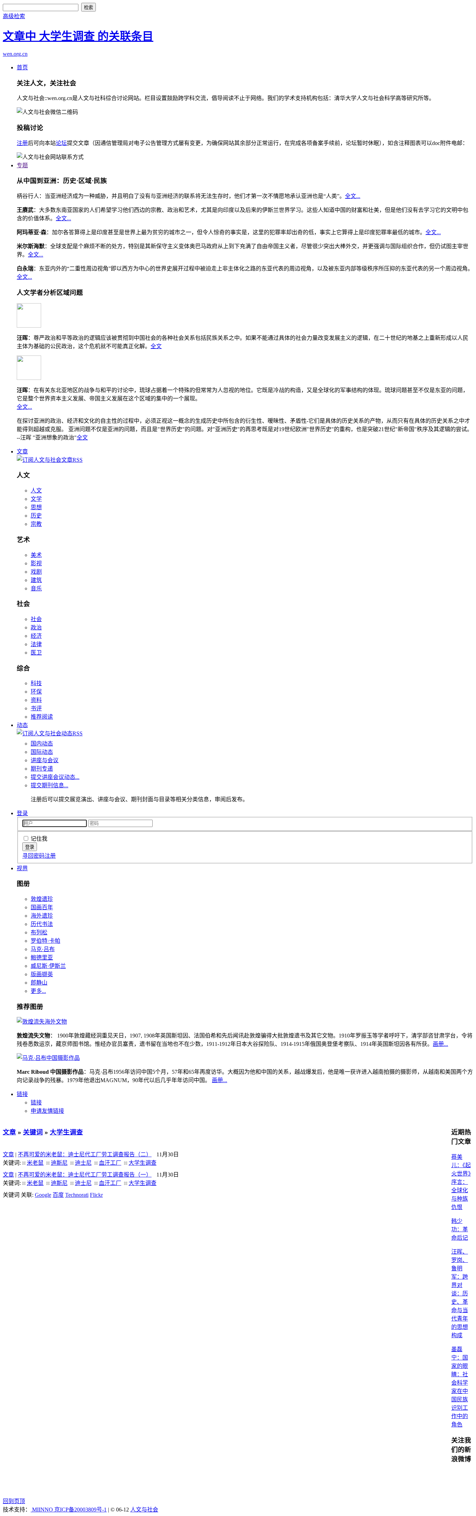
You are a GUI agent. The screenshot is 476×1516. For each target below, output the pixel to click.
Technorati (77, 1195)
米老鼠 (35, 1163)
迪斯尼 (59, 1163)
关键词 (33, 1132)
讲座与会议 (45, 760)
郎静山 (39, 983)
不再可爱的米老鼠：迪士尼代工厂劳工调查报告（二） (85, 1154)
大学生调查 (66, 1132)
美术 (36, 555)
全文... (352, 196)
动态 (22, 725)
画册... (440, 1044)
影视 (36, 563)
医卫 (36, 653)
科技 (36, 683)
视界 (22, 868)
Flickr (96, 1195)
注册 (22, 143)
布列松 (39, 932)
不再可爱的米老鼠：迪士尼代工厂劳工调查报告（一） (85, 1175)
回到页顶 (14, 1501)
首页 (22, 67)
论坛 (61, 143)
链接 (22, 1094)
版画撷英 (42, 974)
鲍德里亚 (42, 957)
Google (43, 1195)
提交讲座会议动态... (55, 777)
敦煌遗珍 (42, 899)
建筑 (36, 580)
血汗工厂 (110, 1163)
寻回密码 (33, 856)
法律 (36, 644)
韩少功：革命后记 (459, 1229)
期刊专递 (42, 769)
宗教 (36, 524)
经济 (36, 636)
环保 (36, 692)
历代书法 (42, 924)
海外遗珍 (42, 916)
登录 (22, 813)
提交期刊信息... (49, 785)
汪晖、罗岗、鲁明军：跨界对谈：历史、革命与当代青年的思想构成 (459, 1293)
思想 (36, 507)
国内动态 (42, 743)
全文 (156, 346)
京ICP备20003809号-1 (80, 1510)
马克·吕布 (43, 949)
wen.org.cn (15, 54)
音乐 (36, 588)
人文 (36, 490)
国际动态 (42, 752)
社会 (36, 619)
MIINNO (42, 1510)
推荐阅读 (42, 717)
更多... (38, 991)
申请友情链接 (47, 1111)
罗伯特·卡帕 (45, 941)
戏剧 (36, 572)
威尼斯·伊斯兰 (48, 966)
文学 (36, 499)
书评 (36, 708)
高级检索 (14, 16)
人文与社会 (144, 1510)
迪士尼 (83, 1163)
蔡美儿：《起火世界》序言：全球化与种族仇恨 (461, 1182)
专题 (22, 165)
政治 (36, 627)
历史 (36, 516)
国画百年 (42, 907)
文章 (22, 451)
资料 (36, 700)
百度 (58, 1195)
